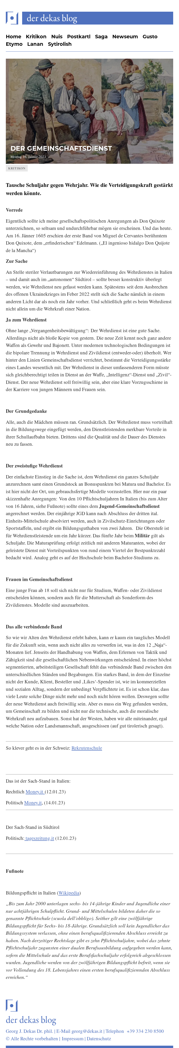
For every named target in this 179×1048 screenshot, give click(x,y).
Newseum (125, 36)
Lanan (35, 44)
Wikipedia (69, 892)
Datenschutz (99, 1038)
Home (13, 36)
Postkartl (78, 36)
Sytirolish (60, 44)
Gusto (150, 36)
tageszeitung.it (39, 838)
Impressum (72, 1038)
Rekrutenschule (87, 748)
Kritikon (36, 36)
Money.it (35, 791)
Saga (101, 36)
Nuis (56, 36)
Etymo (14, 44)
